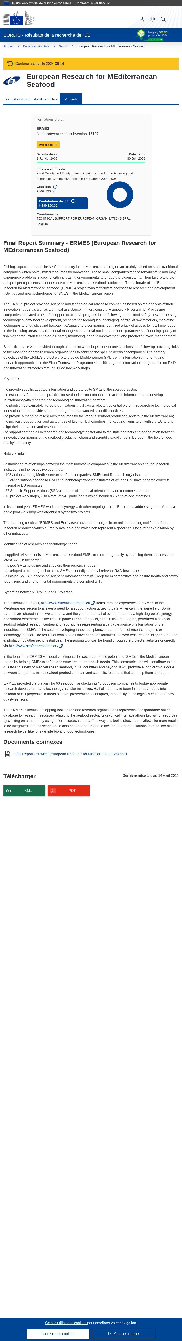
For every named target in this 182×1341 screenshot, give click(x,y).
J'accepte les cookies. (58, 1334)
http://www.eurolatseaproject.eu (66, 603)
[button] (152, 19)
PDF (72, 791)
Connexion (142, 19)
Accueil (8, 46)
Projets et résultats (36, 46)
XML (28, 791)
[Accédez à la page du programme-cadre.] (11, 80)
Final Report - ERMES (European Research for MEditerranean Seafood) (70, 754)
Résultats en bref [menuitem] (46, 99)
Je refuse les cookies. (124, 1334)
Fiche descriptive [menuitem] (17, 99)
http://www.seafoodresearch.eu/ (34, 646)
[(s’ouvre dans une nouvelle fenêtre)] (18, 17)
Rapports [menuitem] (71, 99)
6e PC (63, 46)
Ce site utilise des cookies (66, 1323)
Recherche (163, 19)
